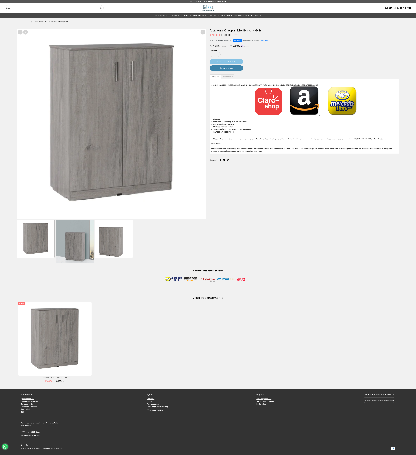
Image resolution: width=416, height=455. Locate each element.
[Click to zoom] (203, 32)
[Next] (25, 32)
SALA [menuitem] (186, 15)
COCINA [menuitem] (255, 15)
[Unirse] (392, 400)
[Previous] (20, 32)
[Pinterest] (24, 445)
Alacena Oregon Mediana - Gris (55, 378)
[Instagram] (27, 445)
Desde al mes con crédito (229, 46)
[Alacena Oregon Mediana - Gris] (55, 339)
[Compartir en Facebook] (220, 159)
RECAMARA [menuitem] (160, 15)
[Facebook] (21, 445)
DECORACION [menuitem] (240, 15)
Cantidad (213, 50)
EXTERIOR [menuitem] (225, 15)
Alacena (28, 22)
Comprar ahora (226, 68)
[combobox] (54, 8)
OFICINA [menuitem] (212, 15)
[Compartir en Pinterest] (227, 159)
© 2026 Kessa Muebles (29, 448)
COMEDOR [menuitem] (174, 15)
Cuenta (388, 8)
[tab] (215, 76)
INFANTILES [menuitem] (198, 15)
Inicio (22, 22)
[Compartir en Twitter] (224, 159)
